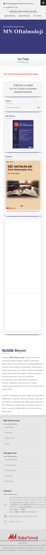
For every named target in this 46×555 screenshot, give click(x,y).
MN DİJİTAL (9, 481)
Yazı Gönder (9, 427)
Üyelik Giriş (11, 16)
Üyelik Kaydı (25, 16)
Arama (38, 16)
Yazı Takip (8, 433)
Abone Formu (10, 438)
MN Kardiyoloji (10, 465)
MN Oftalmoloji (10, 470)
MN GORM (9, 476)
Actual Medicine (11, 460)
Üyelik (7, 443)
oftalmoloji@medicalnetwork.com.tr (20, 4)
